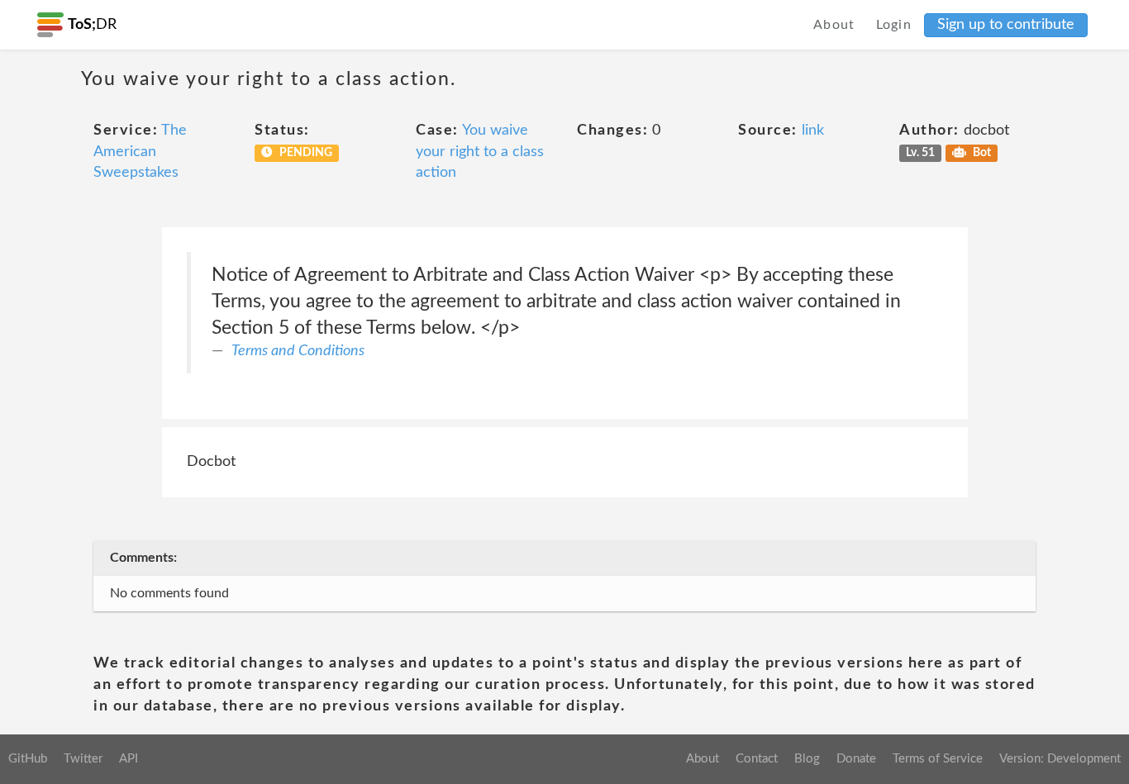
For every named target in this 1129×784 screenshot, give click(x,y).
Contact (757, 759)
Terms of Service (938, 759)
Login (894, 24)
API (128, 759)
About (834, 24)
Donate (856, 759)
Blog (807, 759)
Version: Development (1060, 759)
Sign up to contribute (1005, 24)
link (813, 130)
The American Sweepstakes (140, 151)
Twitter (83, 759)
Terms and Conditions (297, 351)
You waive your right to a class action (480, 151)
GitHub (27, 759)
